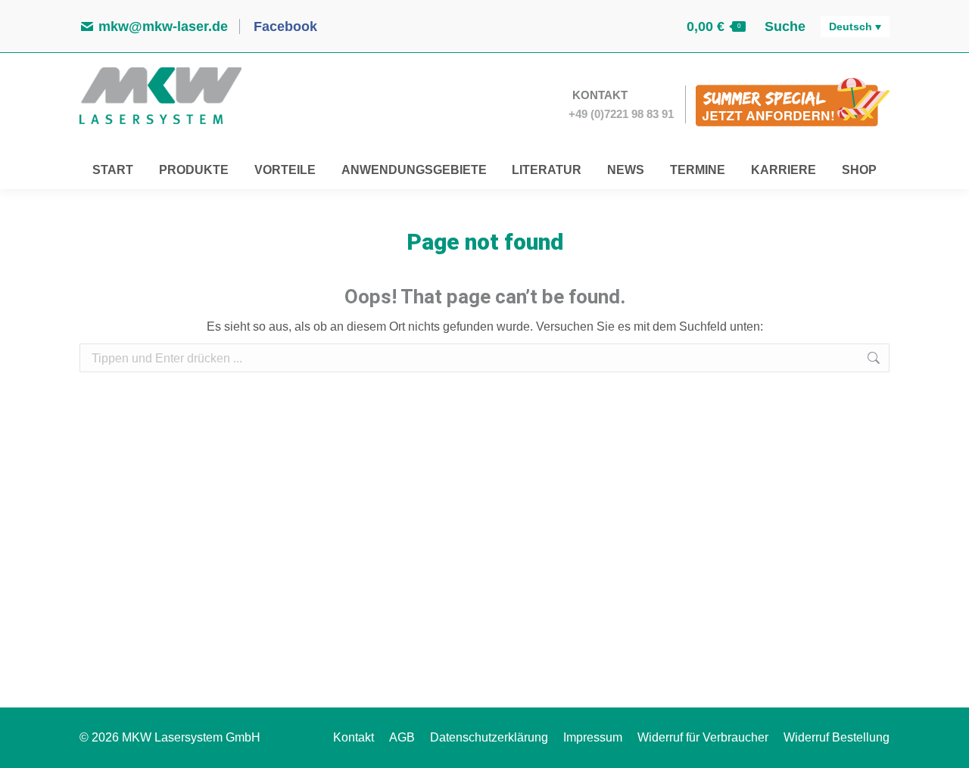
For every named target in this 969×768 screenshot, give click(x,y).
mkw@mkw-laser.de (163, 26)
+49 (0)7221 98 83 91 (621, 113)
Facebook (283, 26)
